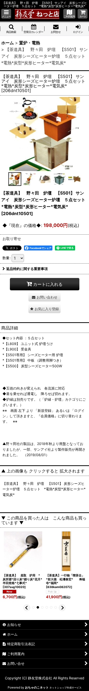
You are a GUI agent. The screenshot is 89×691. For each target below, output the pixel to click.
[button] (6, 14)
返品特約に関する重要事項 (27, 269)
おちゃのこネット (37, 687)
